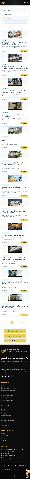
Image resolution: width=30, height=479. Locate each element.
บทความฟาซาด (4, 435)
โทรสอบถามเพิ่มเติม (16, 336)
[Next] (26, 322)
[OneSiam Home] (3, 3)
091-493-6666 (6, 453)
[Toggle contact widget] (29, 471)
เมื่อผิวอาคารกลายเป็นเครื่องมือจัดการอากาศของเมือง (14, 187)
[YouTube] (5, 376)
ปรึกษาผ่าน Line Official (16, 331)
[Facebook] (2, 376)
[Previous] (3, 322)
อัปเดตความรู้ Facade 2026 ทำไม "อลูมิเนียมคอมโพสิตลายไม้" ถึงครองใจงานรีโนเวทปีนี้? (14, 43)
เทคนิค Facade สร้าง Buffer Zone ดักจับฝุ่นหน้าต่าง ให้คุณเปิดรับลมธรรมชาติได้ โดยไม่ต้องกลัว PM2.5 (14, 258)
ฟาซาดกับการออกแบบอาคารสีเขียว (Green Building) (12, 139)
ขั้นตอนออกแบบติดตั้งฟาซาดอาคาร (8, 388)
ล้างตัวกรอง (8, 22)
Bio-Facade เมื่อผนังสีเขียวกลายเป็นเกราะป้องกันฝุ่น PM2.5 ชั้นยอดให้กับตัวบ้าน (15, 306)
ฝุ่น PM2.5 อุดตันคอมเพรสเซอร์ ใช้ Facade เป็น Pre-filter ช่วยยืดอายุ (14, 115)
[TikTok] (12, 376)
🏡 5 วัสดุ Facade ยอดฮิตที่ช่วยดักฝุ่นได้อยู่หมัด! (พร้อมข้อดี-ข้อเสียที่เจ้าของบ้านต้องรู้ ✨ (13, 163)
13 (23, 322)
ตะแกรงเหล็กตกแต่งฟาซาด (7, 423)
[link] (15, 41)
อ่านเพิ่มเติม (23, 51)
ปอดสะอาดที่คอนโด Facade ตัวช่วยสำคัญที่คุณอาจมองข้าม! (15, 282)
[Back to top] (15, 476)
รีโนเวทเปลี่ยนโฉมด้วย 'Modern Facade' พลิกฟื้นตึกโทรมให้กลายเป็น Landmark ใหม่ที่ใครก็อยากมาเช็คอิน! (14, 67)
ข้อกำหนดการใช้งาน (17, 470)
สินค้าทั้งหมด (4, 413)
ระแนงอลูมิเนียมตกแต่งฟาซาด (7, 420)
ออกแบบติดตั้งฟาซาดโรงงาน (7, 398)
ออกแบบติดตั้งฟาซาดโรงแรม (7, 395)
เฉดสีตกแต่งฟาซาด (5, 425)
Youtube (16, 340)
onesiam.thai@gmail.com (9, 455)
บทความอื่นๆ (4, 440)
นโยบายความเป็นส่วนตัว (6, 470)
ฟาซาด (2, 385)
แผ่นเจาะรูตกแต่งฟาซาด (6, 415)
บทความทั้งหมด (4, 433)
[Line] (9, 376)
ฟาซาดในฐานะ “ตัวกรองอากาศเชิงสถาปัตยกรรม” (14, 235)
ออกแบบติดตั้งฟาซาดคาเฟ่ (6, 393)
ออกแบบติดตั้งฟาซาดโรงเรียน (7, 400)
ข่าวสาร (2, 438)
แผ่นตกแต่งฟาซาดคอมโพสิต (7, 418)
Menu (25, 2)
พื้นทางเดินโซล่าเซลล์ (5, 405)
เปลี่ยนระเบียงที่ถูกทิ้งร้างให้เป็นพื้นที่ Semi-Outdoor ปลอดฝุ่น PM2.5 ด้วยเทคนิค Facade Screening (15, 211)
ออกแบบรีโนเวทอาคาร (5, 403)
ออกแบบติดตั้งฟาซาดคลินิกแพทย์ (8, 390)
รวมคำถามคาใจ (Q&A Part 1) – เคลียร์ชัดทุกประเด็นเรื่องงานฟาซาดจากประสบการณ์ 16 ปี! (15, 91)
